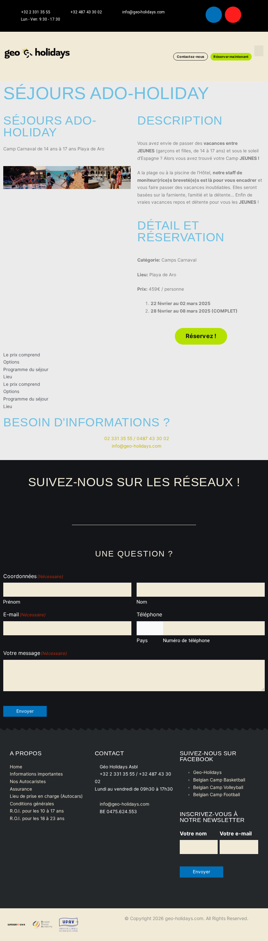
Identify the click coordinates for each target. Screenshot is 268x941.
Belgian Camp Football (216, 794)
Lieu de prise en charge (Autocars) (46, 796)
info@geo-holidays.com (124, 804)
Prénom (11, 602)
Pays (142, 640)
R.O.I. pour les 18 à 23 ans (37, 818)
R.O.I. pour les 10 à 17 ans (37, 810)
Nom (142, 602)
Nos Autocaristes (28, 781)
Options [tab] (11, 362)
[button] (258, 50)
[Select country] (150, 628)
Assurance (21, 789)
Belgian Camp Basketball (219, 779)
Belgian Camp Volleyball (218, 787)
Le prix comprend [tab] (21, 354)
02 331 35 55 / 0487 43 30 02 (136, 438)
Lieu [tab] (7, 376)
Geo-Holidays (207, 772)
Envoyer (25, 711)
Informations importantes (36, 774)
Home (16, 766)
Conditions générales (32, 803)
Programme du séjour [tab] (25, 369)
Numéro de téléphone (186, 640)
